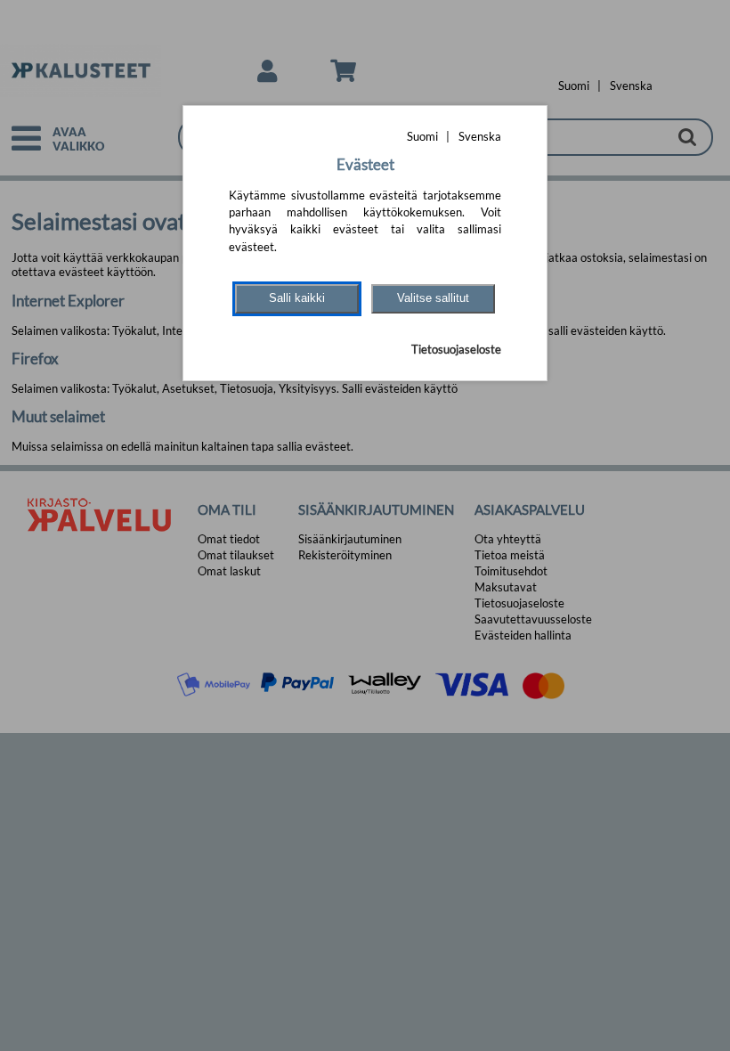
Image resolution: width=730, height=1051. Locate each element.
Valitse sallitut (433, 298)
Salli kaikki (297, 298)
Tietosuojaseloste (456, 349)
